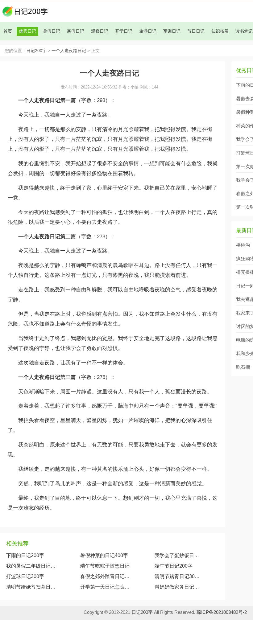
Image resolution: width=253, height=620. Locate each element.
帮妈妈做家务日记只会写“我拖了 (178, 586)
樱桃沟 (243, 245)
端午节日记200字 (174, 566)
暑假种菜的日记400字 (104, 555)
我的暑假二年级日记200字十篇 (31, 566)
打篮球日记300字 (25, 576)
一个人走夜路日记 (69, 50)
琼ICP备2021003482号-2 (222, 612)
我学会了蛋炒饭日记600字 (178, 555)
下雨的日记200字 (25, 555)
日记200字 (36, 50)
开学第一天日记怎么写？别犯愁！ (105, 586)
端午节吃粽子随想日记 (105, 566)
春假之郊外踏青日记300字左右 (105, 576)
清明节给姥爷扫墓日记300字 (31, 586)
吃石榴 (243, 367)
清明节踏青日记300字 (178, 576)
